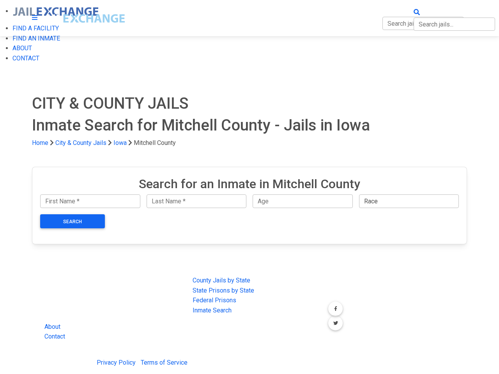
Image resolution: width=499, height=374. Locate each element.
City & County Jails (80, 142)
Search (72, 221)
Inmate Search (212, 310)
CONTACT (25, 58)
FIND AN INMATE (36, 38)
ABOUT (22, 48)
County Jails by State (221, 280)
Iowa (120, 142)
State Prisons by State (223, 290)
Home (40, 142)
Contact (54, 336)
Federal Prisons (214, 300)
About (52, 326)
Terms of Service (164, 362)
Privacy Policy (116, 362)
